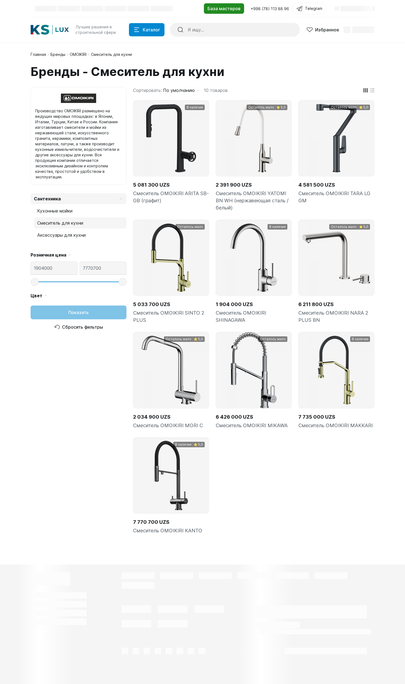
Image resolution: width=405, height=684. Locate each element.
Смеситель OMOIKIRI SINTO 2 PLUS (168, 316)
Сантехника (47, 198)
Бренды (57, 54)
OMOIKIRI (78, 54)
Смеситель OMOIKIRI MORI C (168, 425)
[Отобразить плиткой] (365, 90)
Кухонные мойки (54, 211)
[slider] (35, 282)
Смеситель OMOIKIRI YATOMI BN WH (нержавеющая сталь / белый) (252, 200)
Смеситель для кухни (60, 223)
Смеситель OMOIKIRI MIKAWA (252, 425)
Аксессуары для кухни (61, 235)
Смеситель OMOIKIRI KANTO (167, 530)
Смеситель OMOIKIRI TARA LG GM (334, 196)
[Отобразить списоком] (372, 90)
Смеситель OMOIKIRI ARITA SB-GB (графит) (171, 196)
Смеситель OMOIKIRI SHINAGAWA (241, 316)
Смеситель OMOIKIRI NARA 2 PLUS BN (333, 316)
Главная (38, 54)
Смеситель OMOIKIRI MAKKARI (335, 425)
